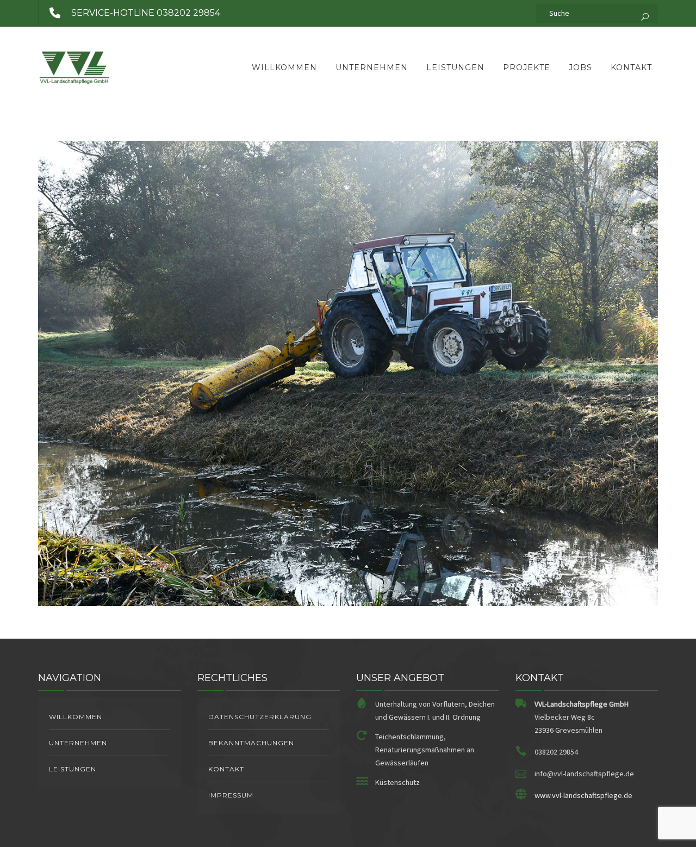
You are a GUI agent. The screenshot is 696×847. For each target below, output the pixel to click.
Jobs (580, 67)
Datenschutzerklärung (260, 717)
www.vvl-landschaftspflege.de (583, 795)
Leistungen (455, 67)
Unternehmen (371, 67)
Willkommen (284, 67)
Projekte (526, 67)
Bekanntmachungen (251, 743)
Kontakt (631, 67)
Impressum (230, 795)
